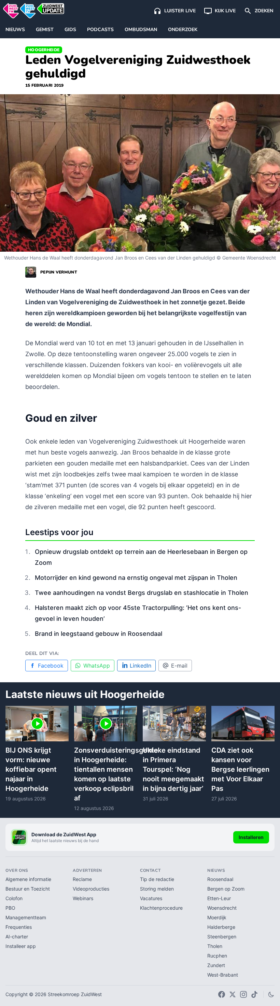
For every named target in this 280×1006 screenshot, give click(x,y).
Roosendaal (220, 879)
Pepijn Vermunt (58, 272)
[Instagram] (243, 994)
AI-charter (16, 936)
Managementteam (25, 917)
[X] (232, 994)
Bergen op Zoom (225, 889)
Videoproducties (91, 889)
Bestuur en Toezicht (27, 889)
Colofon (14, 898)
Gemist (45, 29)
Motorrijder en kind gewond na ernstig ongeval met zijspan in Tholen (136, 577)
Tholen (214, 946)
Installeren (251, 837)
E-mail (179, 665)
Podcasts (100, 29)
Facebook (51, 665)
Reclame (82, 879)
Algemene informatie (28, 879)
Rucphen (217, 956)
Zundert (216, 965)
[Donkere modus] (271, 994)
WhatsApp (96, 665)
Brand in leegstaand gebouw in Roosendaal (98, 633)
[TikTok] (254, 994)
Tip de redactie (157, 879)
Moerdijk (216, 917)
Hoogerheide (43, 50)
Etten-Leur (219, 898)
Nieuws (15, 29)
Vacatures (151, 898)
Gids (70, 29)
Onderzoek (182, 29)
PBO (10, 908)
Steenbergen (221, 936)
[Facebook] (221, 994)
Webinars (83, 898)
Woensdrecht (222, 908)
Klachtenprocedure (161, 908)
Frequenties (18, 927)
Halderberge (221, 927)
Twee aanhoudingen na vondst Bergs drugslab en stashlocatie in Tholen (141, 592)
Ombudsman (141, 29)
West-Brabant (222, 975)
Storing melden (157, 889)
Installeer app (20, 946)
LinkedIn (140, 665)
